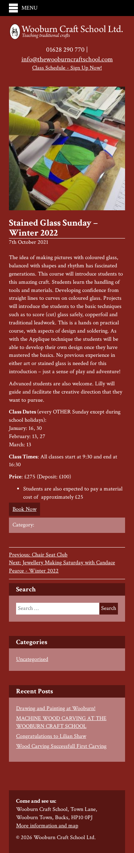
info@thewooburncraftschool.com (67, 59)
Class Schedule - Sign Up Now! (67, 68)
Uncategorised (32, 659)
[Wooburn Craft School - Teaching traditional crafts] (67, 32)
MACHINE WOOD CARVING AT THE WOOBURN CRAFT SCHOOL (61, 722)
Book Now (24, 509)
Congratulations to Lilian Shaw (51, 736)
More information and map (47, 825)
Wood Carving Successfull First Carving (61, 746)
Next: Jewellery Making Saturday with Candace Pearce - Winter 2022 (62, 567)
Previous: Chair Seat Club (38, 555)
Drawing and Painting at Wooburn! (55, 708)
